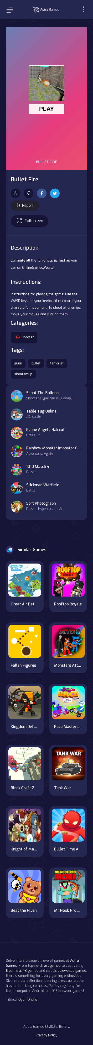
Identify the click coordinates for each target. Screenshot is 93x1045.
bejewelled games (72, 970)
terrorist (57, 363)
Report (28, 205)
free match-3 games (22, 970)
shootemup (23, 374)
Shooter (27, 337)
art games (52, 965)
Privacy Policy (46, 1035)
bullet (36, 363)
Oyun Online (27, 999)
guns (18, 363)
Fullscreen (34, 220)
